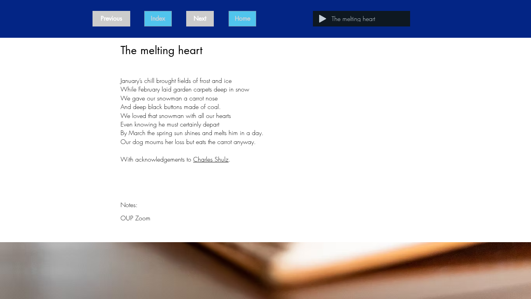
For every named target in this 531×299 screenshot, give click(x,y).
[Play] (322, 19)
